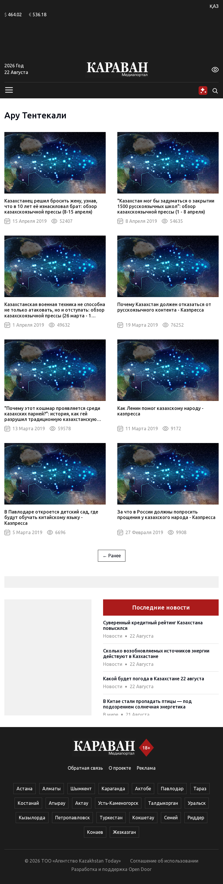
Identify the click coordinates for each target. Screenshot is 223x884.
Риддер (196, 817)
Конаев (95, 832)
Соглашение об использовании (164, 860)
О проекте (120, 768)
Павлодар (172, 788)
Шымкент (81, 788)
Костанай (28, 803)
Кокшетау (143, 817)
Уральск (197, 803)
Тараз (199, 788)
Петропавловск (72, 817)
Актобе (143, 788)
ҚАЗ (214, 6)
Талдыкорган (163, 803)
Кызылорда (32, 817)
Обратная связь (85, 768)
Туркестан (111, 817)
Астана (25, 788)
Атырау (57, 803)
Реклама (146, 768)
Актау (81, 803)
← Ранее (111, 555)
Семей (171, 817)
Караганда (113, 788)
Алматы (51, 788)
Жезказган (124, 832)
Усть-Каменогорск (118, 803)
